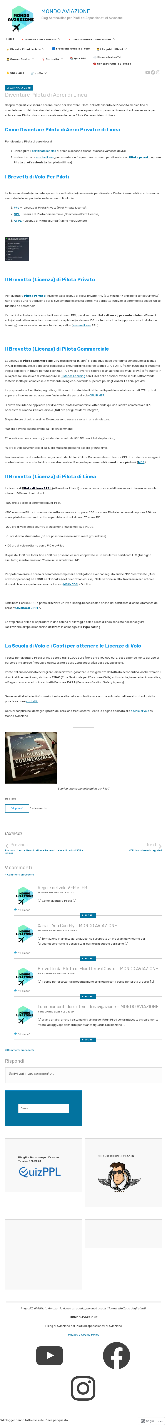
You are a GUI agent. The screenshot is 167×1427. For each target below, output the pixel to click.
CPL (17, 214)
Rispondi (88, 915)
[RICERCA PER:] (43, 1108)
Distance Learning (73, 376)
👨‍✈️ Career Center (18, 59)
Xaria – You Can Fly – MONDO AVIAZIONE (77, 925)
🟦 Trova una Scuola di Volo (71, 48)
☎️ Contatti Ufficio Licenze (112, 63)
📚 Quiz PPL (78, 58)
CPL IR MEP (96, 395)
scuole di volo (140, 711)
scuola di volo (45, 157)
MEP (141, 462)
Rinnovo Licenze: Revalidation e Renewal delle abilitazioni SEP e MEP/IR (44, 848)
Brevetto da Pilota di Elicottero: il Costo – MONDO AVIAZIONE (98, 968)
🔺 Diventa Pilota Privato (39, 39)
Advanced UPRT (27, 608)
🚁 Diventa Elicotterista (23, 49)
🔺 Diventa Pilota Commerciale (90, 39)
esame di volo (82, 325)
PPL (17, 207)
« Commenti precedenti (19, 874)
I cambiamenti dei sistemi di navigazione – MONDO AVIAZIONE (98, 1006)
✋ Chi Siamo (15, 72)
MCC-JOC (70, 584)
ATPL (18, 220)
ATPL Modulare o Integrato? (145, 847)
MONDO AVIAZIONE (65, 11)
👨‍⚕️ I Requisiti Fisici (109, 49)
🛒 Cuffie (37, 73)
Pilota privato (139, 157)
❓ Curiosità (50, 59)
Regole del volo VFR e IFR (62, 887)
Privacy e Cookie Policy (83, 1334)
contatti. (32, 701)
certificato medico (44, 150)
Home (10, 38)
